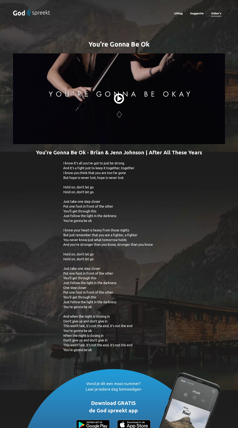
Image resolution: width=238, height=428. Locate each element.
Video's (216, 13)
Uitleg (178, 13)
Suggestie (197, 13)
